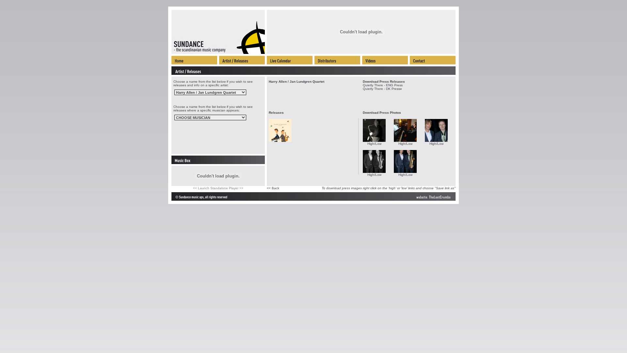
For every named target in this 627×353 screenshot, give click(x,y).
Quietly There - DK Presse (382, 89)
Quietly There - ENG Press (383, 85)
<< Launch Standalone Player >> (218, 188)
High (370, 143)
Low (378, 143)
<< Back (273, 188)
